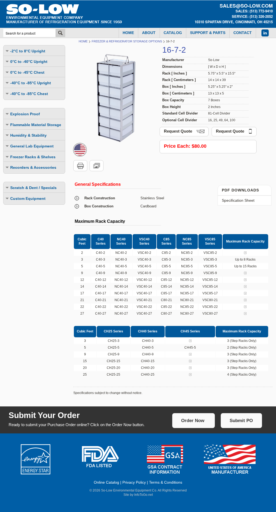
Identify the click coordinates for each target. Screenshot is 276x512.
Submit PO (241, 420)
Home (83, 41)
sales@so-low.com (246, 5)
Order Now (192, 420)
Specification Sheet (238, 200)
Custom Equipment (28, 198)
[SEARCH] (60, 33)
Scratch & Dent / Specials (33, 188)
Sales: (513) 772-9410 (254, 11)
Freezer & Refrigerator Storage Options (127, 41)
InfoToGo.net (143, 495)
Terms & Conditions (165, 482)
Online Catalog (106, 482)
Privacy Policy (134, 482)
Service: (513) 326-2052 (252, 16)
